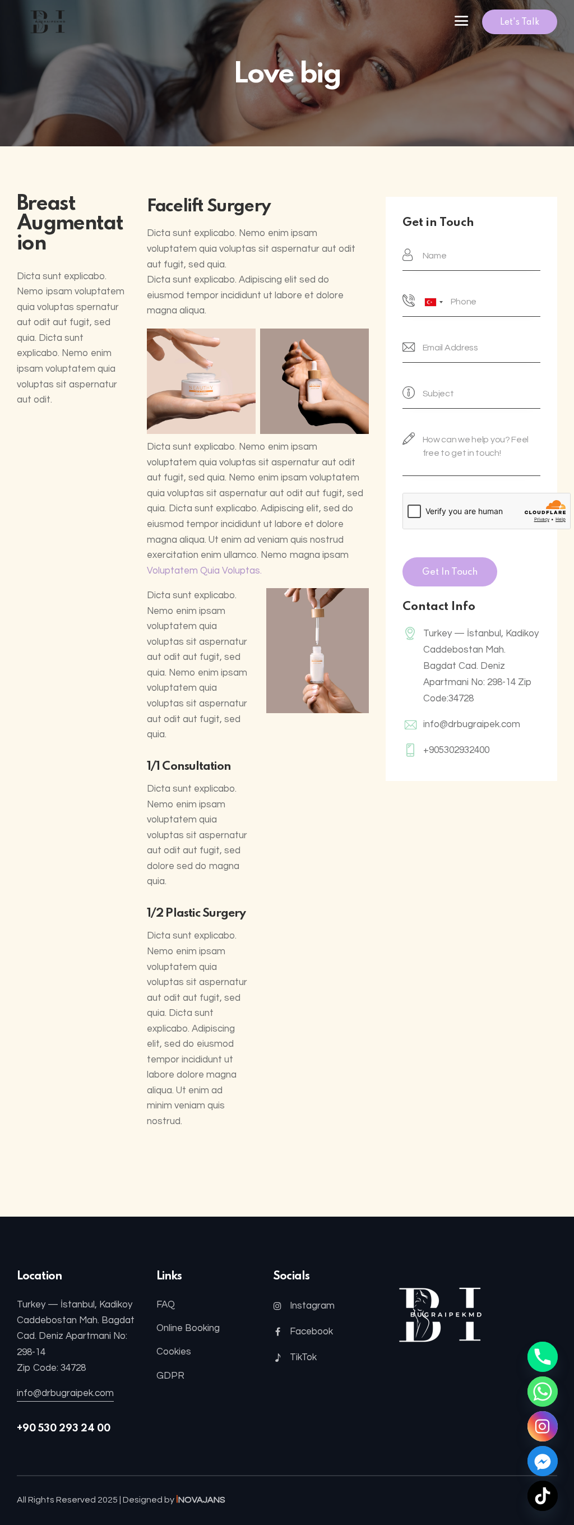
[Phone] (542, 1357)
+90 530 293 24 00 (63, 1429)
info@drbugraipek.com (471, 724)
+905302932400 (456, 750)
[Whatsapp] (542, 1391)
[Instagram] (542, 1426)
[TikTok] (542, 1496)
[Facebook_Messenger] (542, 1461)
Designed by (174, 1499)
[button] (461, 22)
